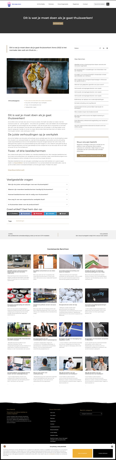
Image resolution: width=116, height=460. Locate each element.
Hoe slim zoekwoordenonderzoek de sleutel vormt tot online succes (90, 126)
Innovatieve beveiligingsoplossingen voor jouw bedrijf (95, 305)
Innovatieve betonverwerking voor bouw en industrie (69, 271)
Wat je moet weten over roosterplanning (40, 373)
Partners (51, 4)
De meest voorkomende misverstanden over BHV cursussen (19, 339)
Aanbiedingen (58, 23)
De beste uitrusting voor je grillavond (85, 103)
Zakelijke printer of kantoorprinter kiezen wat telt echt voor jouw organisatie (90, 65)
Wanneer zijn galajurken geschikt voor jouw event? (89, 84)
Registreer (76, 4)
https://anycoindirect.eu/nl (16, 170)
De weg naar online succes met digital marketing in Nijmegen (89, 116)
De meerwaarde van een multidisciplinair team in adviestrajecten (45, 339)
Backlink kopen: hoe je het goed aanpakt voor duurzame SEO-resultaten (58, 440)
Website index (54, 435)
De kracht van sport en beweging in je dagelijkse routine (70, 339)
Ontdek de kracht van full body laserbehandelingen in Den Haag (94, 271)
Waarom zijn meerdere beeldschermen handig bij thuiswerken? (38, 189)
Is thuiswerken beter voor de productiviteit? (38, 204)
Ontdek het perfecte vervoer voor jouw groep (44, 305)
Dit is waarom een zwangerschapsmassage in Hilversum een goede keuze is (90, 80)
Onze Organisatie (63, 4)
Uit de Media (53, 432)
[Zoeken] (107, 4)
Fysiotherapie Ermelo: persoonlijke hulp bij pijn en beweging (88, 107)
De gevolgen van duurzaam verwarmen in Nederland (96, 339)
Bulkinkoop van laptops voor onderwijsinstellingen (89, 99)
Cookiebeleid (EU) (55, 426)
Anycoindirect (18, 163)
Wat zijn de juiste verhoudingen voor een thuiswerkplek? (38, 184)
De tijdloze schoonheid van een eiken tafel (44, 271)
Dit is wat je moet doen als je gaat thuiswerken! (38, 100)
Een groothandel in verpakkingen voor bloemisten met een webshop (90, 70)
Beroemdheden (54, 429)
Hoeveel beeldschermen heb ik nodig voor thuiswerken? (38, 194)
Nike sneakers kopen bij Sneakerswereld (86, 112)
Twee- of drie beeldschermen (33, 105)
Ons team (52, 415)
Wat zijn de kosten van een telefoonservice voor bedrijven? (68, 373)
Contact (85, 4)
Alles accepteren (82, 453)
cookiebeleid (52, 454)
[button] (112, 446)
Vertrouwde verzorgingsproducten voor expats (87, 88)
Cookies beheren (103, 453)
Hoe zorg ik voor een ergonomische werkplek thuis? (38, 199)
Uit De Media (41, 4)
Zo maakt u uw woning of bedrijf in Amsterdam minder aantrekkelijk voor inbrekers (90, 75)
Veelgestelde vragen (30, 107)
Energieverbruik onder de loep (68, 304)
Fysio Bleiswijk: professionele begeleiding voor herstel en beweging (90, 121)
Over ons (52, 412)
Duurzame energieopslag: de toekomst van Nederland (18, 305)
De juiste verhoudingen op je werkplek (36, 102)
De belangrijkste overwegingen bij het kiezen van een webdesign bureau (18, 373)
